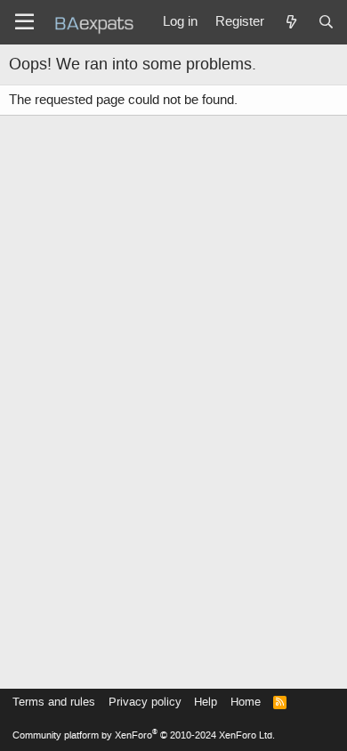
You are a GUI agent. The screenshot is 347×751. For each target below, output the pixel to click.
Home (245, 701)
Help (205, 701)
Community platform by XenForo (143, 735)
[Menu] (24, 22)
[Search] (326, 22)
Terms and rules (53, 701)
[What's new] (290, 22)
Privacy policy (145, 701)
